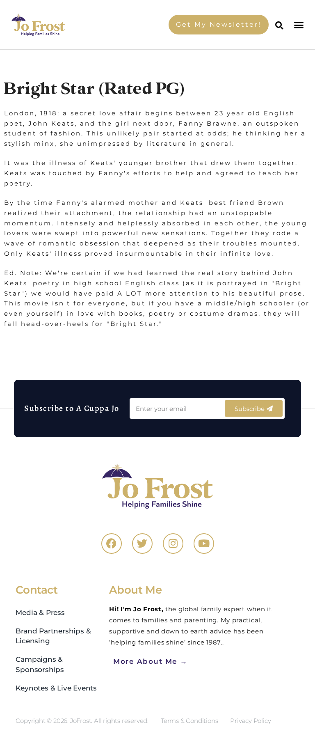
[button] (299, 24)
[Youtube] (204, 543)
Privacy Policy (250, 721)
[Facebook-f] (111, 543)
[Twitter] (142, 543)
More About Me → (150, 661)
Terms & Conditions (189, 721)
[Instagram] (173, 543)
